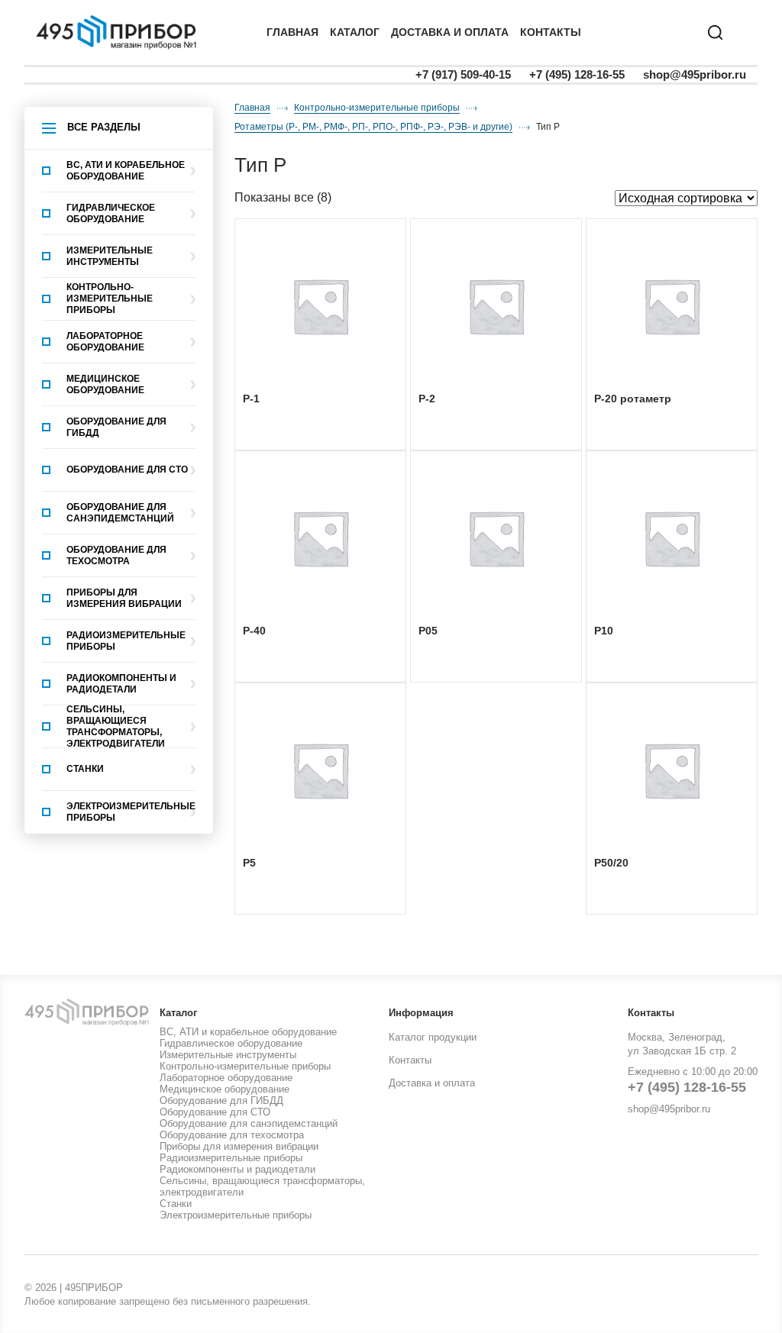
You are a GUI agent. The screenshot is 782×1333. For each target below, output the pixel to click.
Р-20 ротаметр (632, 398)
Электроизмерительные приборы (131, 812)
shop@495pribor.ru (694, 74)
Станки (85, 768)
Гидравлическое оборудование (110, 213)
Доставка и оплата (432, 1083)
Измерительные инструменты (109, 256)
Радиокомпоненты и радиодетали (121, 684)
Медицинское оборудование (105, 384)
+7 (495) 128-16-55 (577, 74)
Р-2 (426, 398)
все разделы (104, 127)
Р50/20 (611, 863)
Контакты (550, 32)
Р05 (428, 631)
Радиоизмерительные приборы (126, 641)
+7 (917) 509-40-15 (463, 74)
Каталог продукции (433, 1037)
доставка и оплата (450, 32)
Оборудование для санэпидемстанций (120, 513)
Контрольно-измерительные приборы (109, 298)
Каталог (355, 32)
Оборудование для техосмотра (116, 555)
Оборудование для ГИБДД (116, 427)
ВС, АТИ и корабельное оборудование (125, 171)
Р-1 (251, 398)
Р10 (603, 631)
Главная (292, 32)
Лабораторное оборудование (105, 342)
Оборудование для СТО (127, 469)
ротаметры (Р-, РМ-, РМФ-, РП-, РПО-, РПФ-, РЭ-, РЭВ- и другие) (373, 126)
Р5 (249, 863)
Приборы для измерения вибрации (124, 598)
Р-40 (254, 631)
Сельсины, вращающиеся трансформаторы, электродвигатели (115, 726)
